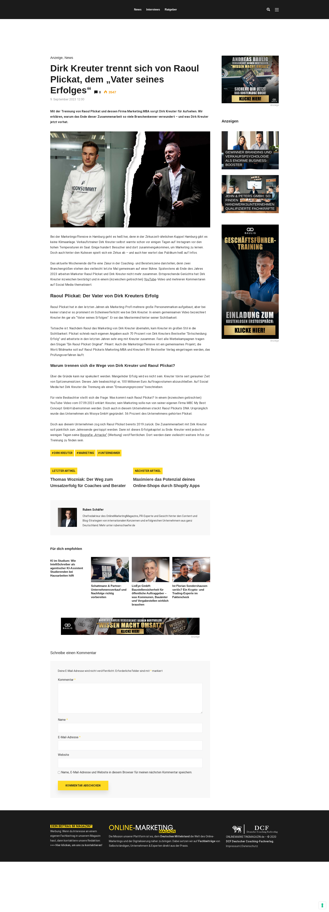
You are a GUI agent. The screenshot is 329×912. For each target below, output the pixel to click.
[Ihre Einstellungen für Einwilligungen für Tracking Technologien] (322, 905)
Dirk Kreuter (63, 452)
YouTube (150, 279)
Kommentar (67, 680)
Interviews (153, 9)
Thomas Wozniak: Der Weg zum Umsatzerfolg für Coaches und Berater (88, 482)
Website (63, 755)
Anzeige (56, 58)
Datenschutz (250, 846)
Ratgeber (171, 9)
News (137, 9)
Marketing (86, 452)
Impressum (233, 846)
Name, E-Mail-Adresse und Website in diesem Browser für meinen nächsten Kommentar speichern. (126, 772)
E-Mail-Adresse (69, 737)
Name (63, 720)
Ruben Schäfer (93, 509)
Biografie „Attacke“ (93, 435)
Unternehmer (110, 452)
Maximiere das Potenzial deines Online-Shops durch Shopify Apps (166, 482)
